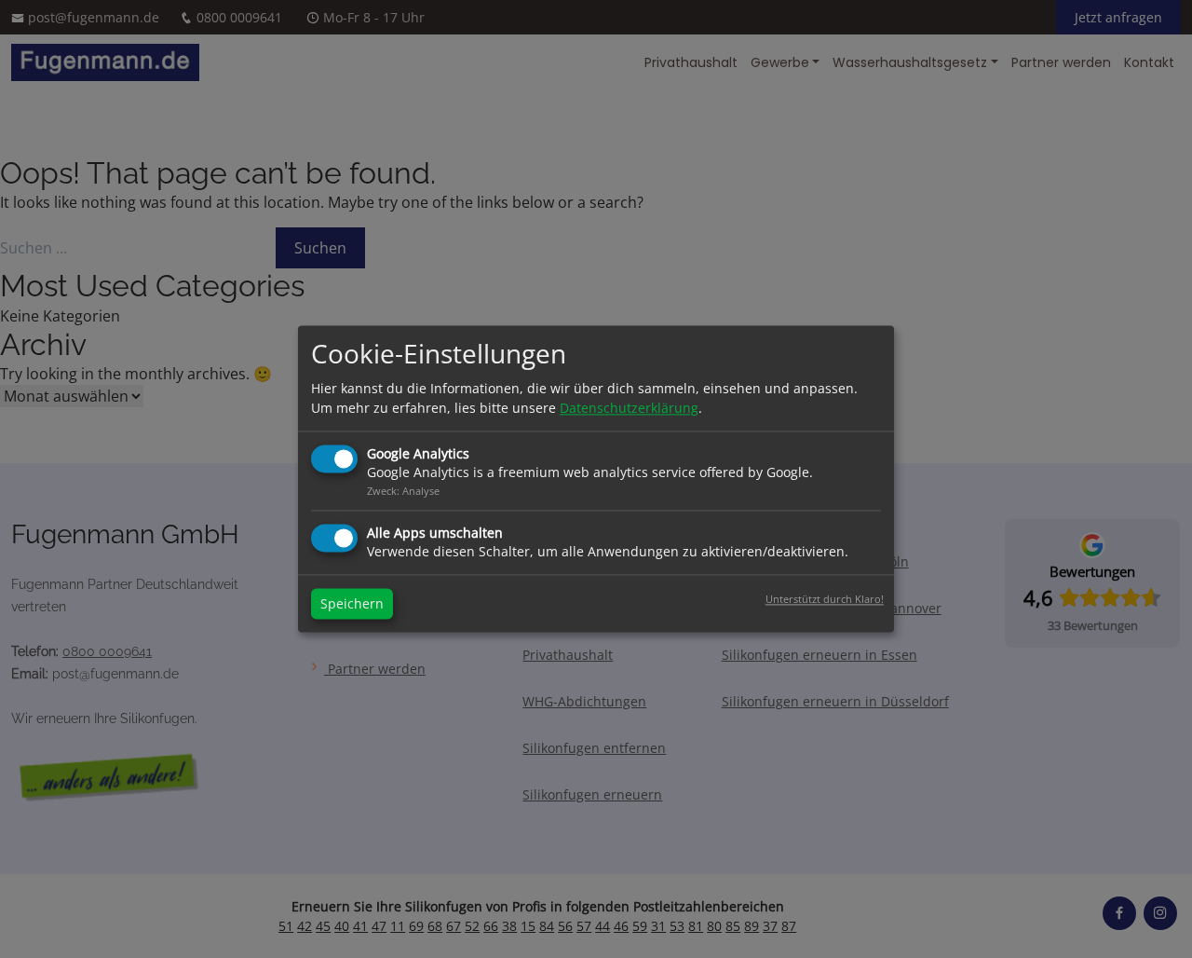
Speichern (352, 604)
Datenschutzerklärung (629, 408)
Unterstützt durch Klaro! (824, 600)
